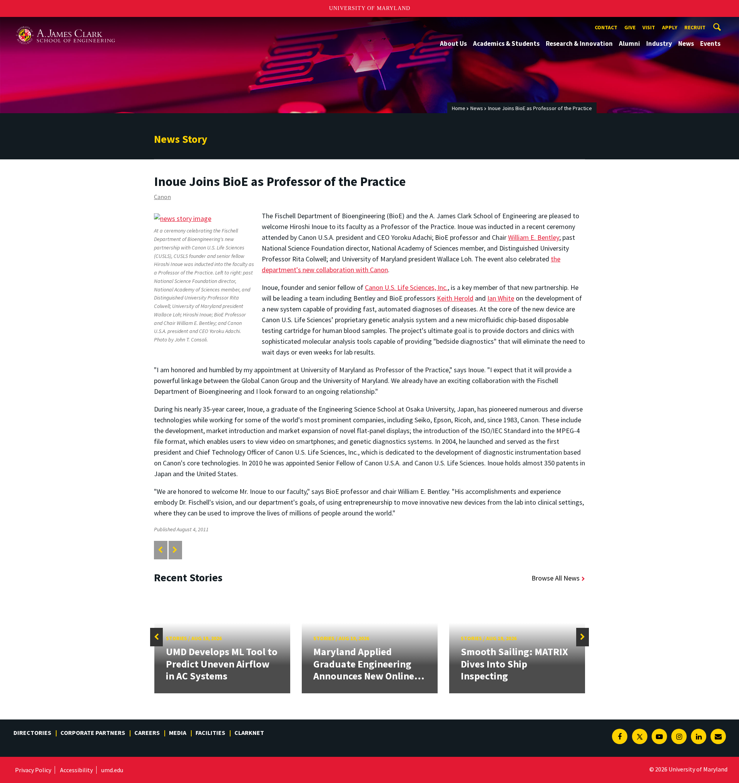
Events (710, 43)
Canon (162, 197)
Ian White (500, 298)
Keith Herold (455, 298)
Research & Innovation (579, 43)
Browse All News (556, 578)
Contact (606, 27)
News (686, 43)
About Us (453, 43)
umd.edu (112, 770)
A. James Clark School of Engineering (65, 24)
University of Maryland (369, 8)
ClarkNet (249, 732)
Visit (648, 27)
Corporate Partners (92, 732)
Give (629, 27)
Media (177, 732)
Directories (32, 732)
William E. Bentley (533, 237)
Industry (659, 43)
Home (458, 108)
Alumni (629, 43)
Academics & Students (506, 43)
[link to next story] (174, 549)
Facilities (210, 732)
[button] (156, 637)
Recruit (695, 27)
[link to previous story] (160, 549)
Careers (147, 732)
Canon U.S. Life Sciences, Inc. (406, 287)
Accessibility (76, 770)
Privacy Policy (33, 770)
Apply (669, 27)
